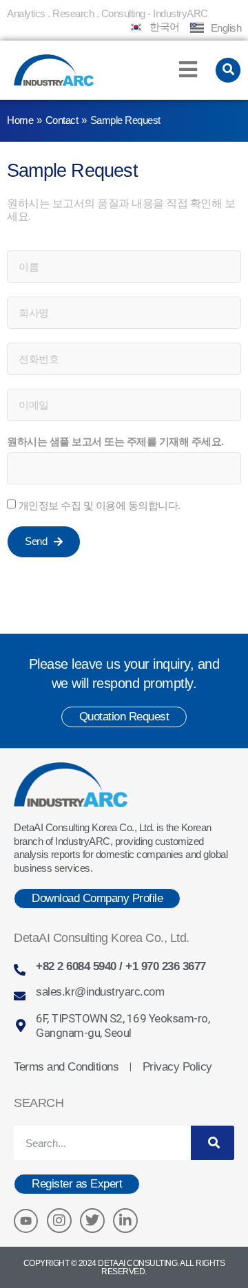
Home (20, 120)
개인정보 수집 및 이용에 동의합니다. (99, 505)
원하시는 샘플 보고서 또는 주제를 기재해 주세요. (115, 441)
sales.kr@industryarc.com (100, 991)
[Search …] (228, 70)
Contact (62, 120)
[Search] (212, 1143)
